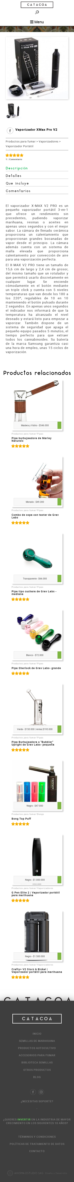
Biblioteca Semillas (37, 1062)
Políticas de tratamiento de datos (37, 1144)
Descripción (17, 168)
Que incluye (17, 184)
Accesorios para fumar (37, 1055)
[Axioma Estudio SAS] (37, 1173)
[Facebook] (33, 1092)
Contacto (37, 1151)
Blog (37, 1077)
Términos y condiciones (37, 1136)
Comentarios (18, 191)
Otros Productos (37, 1070)
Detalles (13, 176)
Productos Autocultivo (37, 1048)
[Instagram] (41, 1092)
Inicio (37, 1033)
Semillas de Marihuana (37, 1041)
